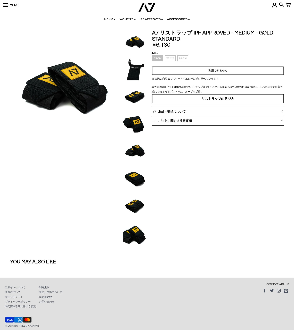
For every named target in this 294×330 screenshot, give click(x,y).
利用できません (217, 70)
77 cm (170, 58)
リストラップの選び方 (218, 98)
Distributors (45, 297)
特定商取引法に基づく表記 (20, 306)
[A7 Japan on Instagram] (279, 293)
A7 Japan (33, 326)
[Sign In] (274, 5)
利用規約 (44, 287)
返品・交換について (50, 292)
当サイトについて (15, 287)
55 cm (157, 58)
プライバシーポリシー (18, 301)
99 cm (183, 58)
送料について (12, 292)
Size (155, 52)
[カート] (288, 5)
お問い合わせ (46, 301)
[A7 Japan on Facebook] (264, 293)
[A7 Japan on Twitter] (272, 293)
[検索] (281, 5)
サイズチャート (14, 297)
